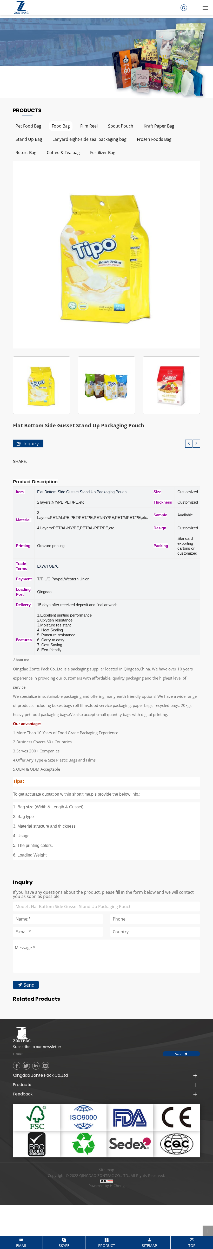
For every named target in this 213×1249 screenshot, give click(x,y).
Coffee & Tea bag (63, 152)
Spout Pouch (120, 126)
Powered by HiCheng (107, 1186)
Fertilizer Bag (102, 152)
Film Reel (89, 126)
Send (29, 985)
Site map (106, 1169)
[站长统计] (106, 1180)
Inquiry (31, 443)
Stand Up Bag (29, 139)
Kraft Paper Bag (159, 126)
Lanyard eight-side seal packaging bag (89, 139)
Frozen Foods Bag (154, 139)
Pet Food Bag (28, 126)
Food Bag (61, 126)
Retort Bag (26, 152)
